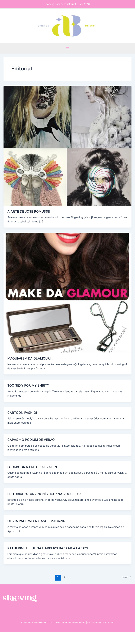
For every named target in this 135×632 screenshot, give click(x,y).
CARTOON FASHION (22, 412)
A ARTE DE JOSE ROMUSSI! (28, 211)
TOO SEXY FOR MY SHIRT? (28, 385)
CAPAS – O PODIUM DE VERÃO (31, 440)
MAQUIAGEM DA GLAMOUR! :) (30, 358)
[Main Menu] (67, 48)
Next (127, 577)
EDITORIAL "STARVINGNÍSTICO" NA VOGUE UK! (44, 494)
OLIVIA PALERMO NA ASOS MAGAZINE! (37, 521)
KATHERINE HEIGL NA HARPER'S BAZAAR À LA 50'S (47, 548)
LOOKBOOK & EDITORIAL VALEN (32, 467)
